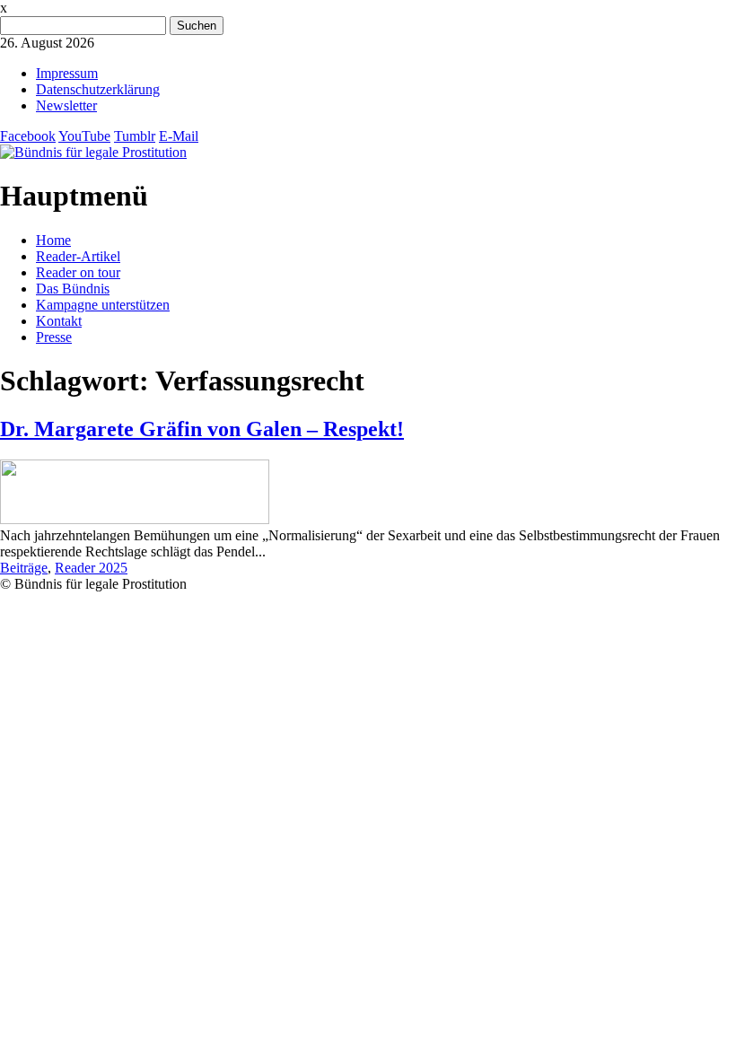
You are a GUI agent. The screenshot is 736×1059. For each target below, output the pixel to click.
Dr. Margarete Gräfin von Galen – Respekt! (202, 429)
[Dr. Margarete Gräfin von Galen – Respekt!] (134, 519)
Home (53, 240)
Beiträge (24, 567)
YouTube (84, 136)
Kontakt (59, 320)
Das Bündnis (73, 288)
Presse (54, 337)
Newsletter (66, 105)
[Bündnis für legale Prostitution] (93, 152)
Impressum (67, 73)
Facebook (28, 136)
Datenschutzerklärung (98, 89)
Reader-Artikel (78, 256)
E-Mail (178, 136)
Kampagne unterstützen (103, 304)
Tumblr (134, 136)
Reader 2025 (91, 567)
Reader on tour (78, 272)
